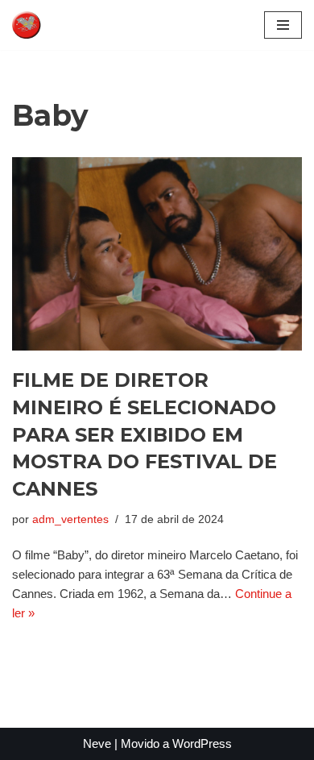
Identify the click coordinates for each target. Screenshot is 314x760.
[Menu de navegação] (283, 25)
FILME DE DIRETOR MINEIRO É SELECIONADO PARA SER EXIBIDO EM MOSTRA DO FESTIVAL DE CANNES (144, 434)
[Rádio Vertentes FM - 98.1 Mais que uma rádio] (60, 25)
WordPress (202, 743)
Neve (97, 743)
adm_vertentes (70, 519)
